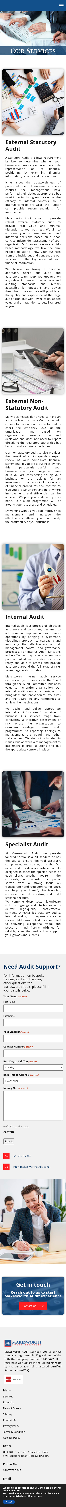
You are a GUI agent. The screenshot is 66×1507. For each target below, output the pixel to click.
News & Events (12, 1408)
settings (37, 1496)
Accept (9, 1502)
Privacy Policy (11, 1426)
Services (8, 1396)
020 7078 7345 (12, 1470)
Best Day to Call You (20, 1061)
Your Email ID (16, 1031)
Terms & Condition (14, 1432)
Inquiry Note (15, 1088)
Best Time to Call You (21, 1074)
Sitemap (8, 1414)
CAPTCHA (9, 1132)
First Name (9, 1001)
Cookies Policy (11, 1437)
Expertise (8, 1402)
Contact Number (18, 1046)
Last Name (9, 1015)
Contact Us (29, 1306)
